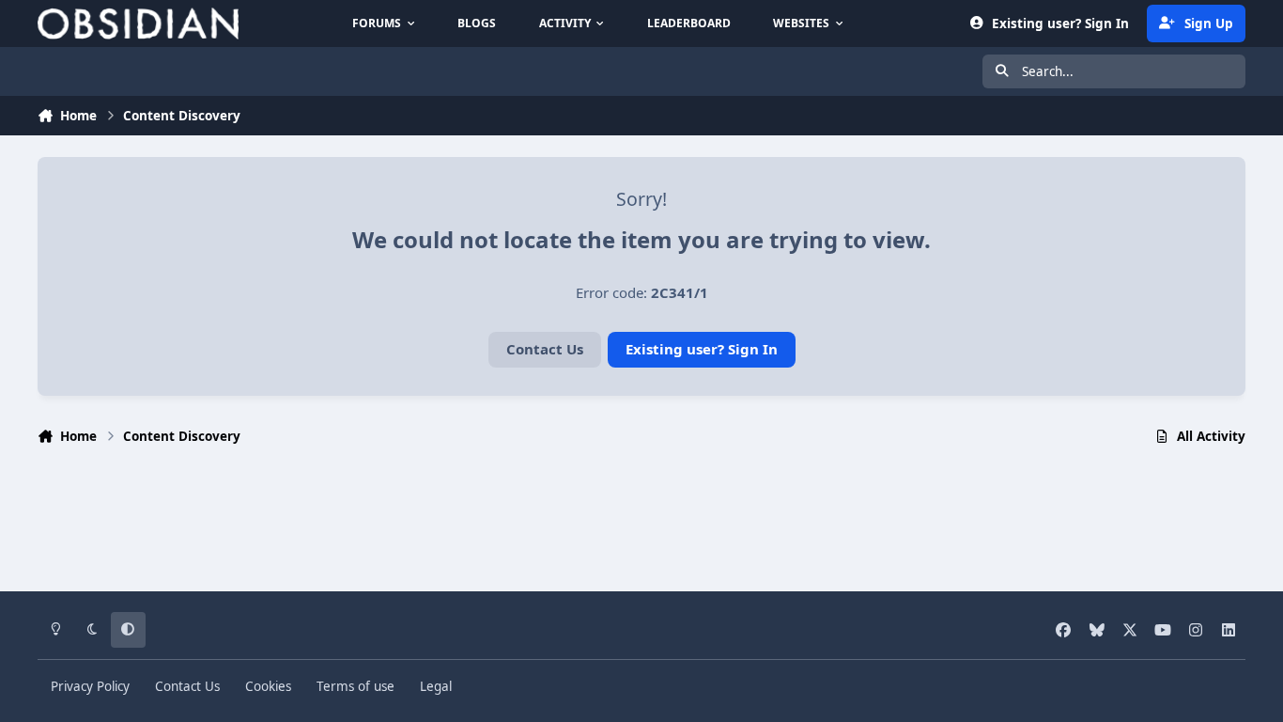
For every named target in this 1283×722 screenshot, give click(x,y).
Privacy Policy (90, 686)
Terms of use (355, 686)
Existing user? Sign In (702, 348)
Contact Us (544, 348)
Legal (436, 686)
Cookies (268, 686)
